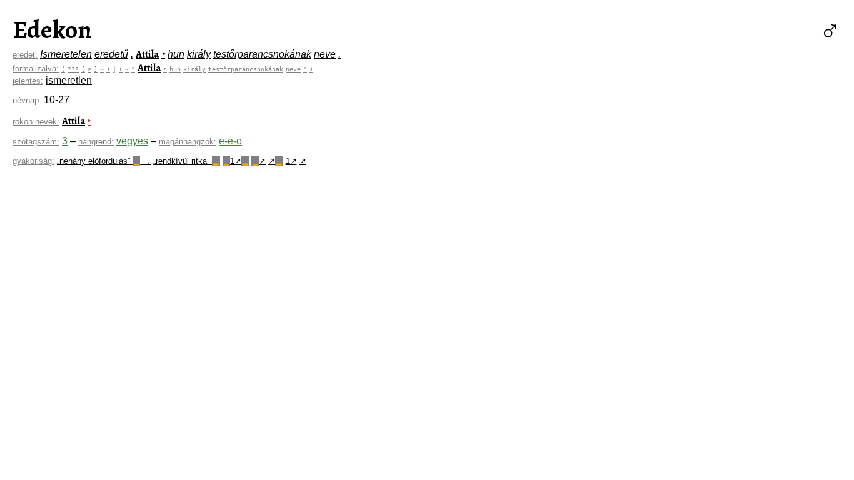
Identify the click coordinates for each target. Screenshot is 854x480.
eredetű (111, 54)
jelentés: (28, 81)
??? (73, 68)
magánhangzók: (187, 141)
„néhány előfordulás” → (104, 161)
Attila (147, 54)
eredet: (25, 54)
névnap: (27, 100)
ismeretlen (69, 80)
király (199, 54)
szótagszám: (36, 141)
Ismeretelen (66, 54)
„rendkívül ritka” (185, 161)
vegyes (132, 141)
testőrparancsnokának (262, 54)
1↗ (236, 161)
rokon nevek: (36, 121)
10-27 (56, 99)
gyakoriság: (33, 161)
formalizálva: (36, 68)
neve (325, 54)
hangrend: (96, 141)
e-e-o (230, 141)
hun (176, 54)
